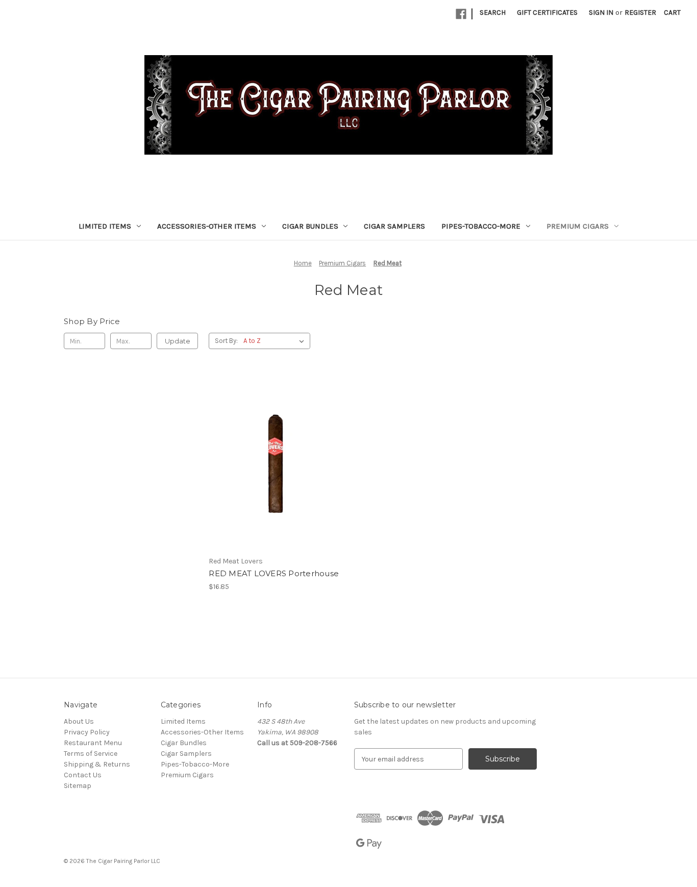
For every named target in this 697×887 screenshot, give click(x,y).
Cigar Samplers (394, 226)
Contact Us (83, 775)
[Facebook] (461, 14)
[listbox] (276, 341)
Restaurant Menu (93, 742)
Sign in (601, 12)
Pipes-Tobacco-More (480, 226)
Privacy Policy (87, 732)
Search (493, 12)
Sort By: (226, 340)
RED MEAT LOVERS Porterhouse (274, 573)
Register (640, 12)
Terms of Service (90, 753)
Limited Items (105, 226)
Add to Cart (276, 480)
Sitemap (77, 785)
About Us (79, 721)
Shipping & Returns (97, 764)
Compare (272, 462)
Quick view (274, 444)
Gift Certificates (547, 12)
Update (177, 341)
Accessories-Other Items (206, 226)
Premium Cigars (577, 226)
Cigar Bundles (310, 226)
